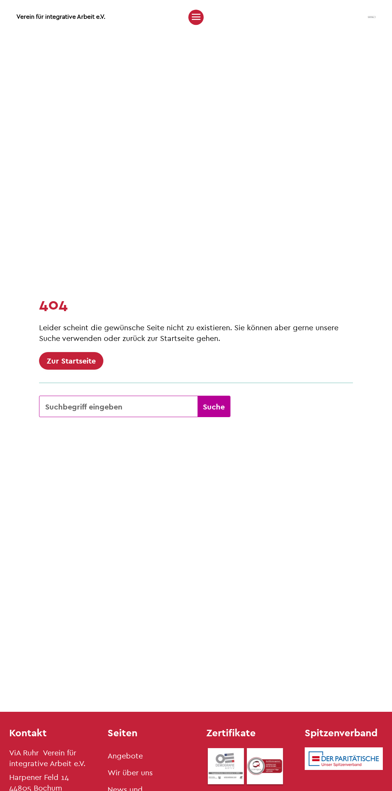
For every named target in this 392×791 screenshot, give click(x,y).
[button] (196, 16)
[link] (372, 16)
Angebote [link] (125, 755)
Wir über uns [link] (130, 772)
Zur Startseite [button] (71, 360)
